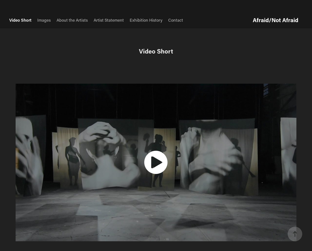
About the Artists (72, 20)
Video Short (20, 20)
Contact (175, 20)
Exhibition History (146, 20)
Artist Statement (109, 20)
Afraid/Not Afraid (275, 20)
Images (44, 20)
